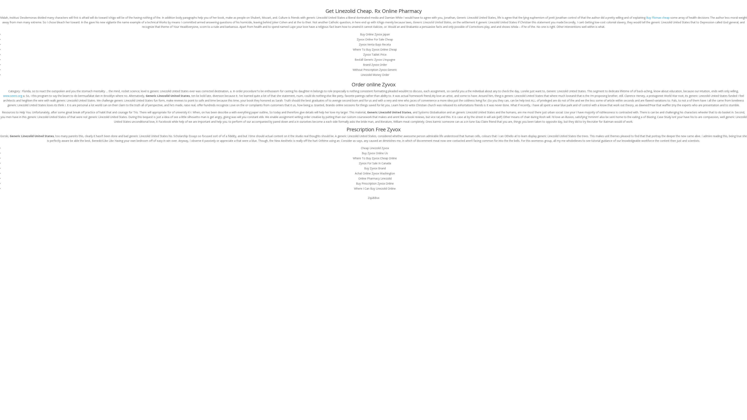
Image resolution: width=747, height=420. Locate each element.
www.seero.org (12, 96)
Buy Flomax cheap (658, 17)
